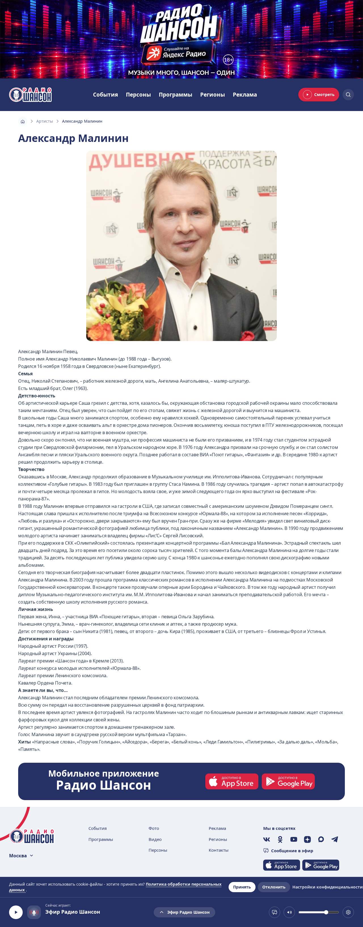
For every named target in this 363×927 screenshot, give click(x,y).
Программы (175, 94)
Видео (155, 839)
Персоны (138, 94)
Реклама (245, 94)
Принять (242, 887)
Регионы (212, 94)
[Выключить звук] (289, 912)
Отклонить (274, 887)
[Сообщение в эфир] (274, 912)
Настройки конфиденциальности (327, 887)
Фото (154, 828)
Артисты (44, 121)
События (105, 94)
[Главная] (22, 121)
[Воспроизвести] (16, 912)
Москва (18, 856)
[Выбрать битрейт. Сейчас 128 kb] (348, 912)
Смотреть (324, 94)
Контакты (219, 850)
